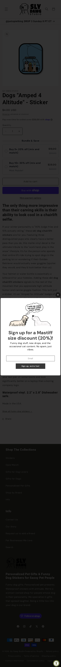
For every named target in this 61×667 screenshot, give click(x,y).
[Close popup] (57, 294)
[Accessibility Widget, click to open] (56, 663)
